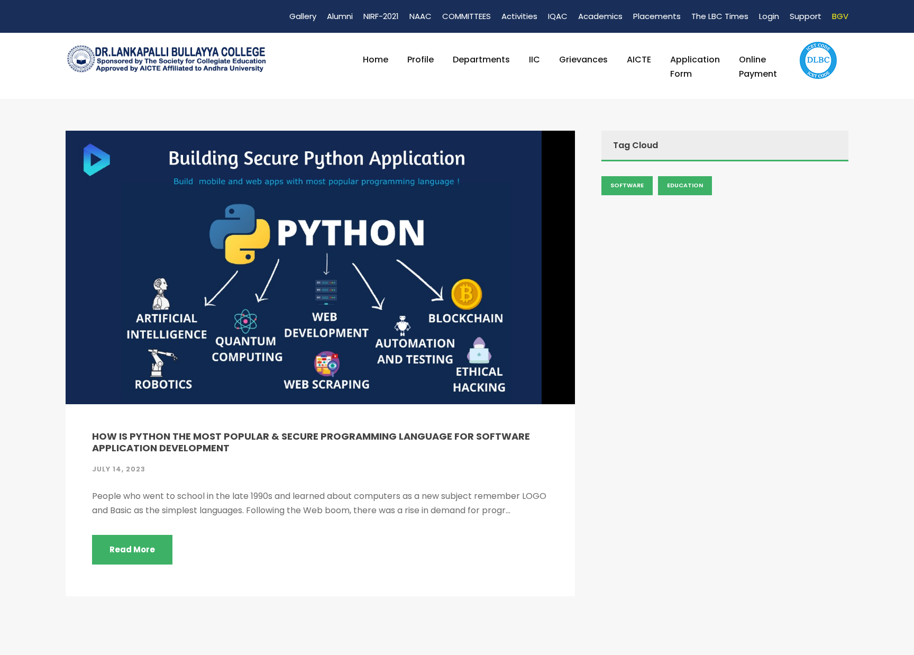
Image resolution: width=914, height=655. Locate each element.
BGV (840, 16)
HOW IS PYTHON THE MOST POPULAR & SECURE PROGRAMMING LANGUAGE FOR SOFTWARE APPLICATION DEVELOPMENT (311, 442)
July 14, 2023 (118, 469)
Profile (420, 59)
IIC (534, 59)
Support (805, 16)
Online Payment (758, 66)
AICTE (639, 59)
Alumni (340, 16)
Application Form (695, 66)
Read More (132, 549)
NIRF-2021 (381, 16)
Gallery (302, 16)
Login (769, 16)
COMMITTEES (466, 16)
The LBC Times (719, 16)
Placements (657, 16)
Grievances (583, 59)
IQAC (558, 16)
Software (627, 185)
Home (375, 59)
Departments (481, 59)
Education (685, 185)
